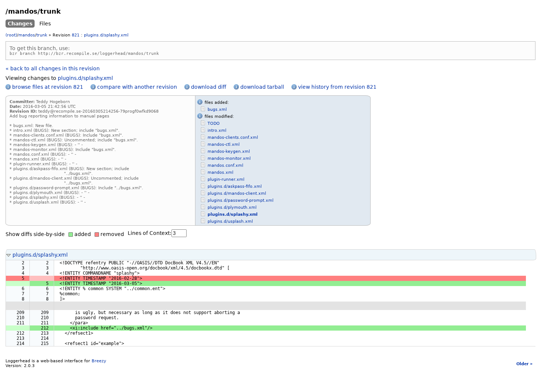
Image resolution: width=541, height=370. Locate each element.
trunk (41, 35)
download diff (208, 87)
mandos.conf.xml (225, 165)
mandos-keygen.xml (229, 151)
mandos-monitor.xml (229, 158)
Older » (524, 364)
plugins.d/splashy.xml (106, 35)
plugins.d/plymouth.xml (232, 207)
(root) (11, 35)
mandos (26, 35)
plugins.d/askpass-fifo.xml (235, 186)
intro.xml (217, 130)
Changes (20, 24)
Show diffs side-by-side (35, 234)
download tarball (262, 87)
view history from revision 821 (337, 87)
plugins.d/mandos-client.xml (237, 193)
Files (45, 24)
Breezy (99, 361)
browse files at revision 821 (47, 87)
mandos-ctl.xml (224, 144)
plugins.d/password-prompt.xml (240, 200)
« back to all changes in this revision (53, 68)
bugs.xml (217, 109)
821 (75, 35)
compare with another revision (137, 87)
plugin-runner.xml (226, 179)
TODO (214, 123)
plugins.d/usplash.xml (230, 221)
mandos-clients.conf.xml (233, 137)
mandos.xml (220, 172)
